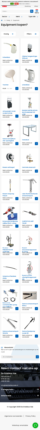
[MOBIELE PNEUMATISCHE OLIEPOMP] (10, 240)
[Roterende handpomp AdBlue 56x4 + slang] (10, 213)
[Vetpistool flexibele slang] (10, 268)
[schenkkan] (30, 76)
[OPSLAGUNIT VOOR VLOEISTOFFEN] (10, 103)
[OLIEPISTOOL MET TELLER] (30, 213)
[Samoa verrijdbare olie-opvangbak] (10, 130)
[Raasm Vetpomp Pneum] (10, 185)
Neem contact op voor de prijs (7, 61)
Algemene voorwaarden (13, 416)
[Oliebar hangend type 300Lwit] (30, 48)
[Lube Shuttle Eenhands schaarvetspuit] (30, 185)
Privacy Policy (30, 416)
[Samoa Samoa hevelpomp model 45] (30, 323)
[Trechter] (10, 76)
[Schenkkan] (10, 48)
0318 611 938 (5, 381)
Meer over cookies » (24, 3)
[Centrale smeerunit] (30, 158)
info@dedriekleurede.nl (9, 385)
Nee (16, 3)
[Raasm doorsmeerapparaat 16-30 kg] (30, 240)
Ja (12, 3)
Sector (4, 16)
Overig (8, 20)
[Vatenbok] (30, 130)
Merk (18, 16)
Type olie (32, 16)
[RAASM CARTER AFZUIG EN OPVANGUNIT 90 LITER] (30, 103)
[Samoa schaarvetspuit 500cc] (30, 295)
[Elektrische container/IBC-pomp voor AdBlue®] (10, 295)
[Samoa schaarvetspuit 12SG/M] (10, 323)
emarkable (24, 425)
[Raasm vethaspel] (10, 158)
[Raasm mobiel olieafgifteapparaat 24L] (30, 268)
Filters (29, 34)
